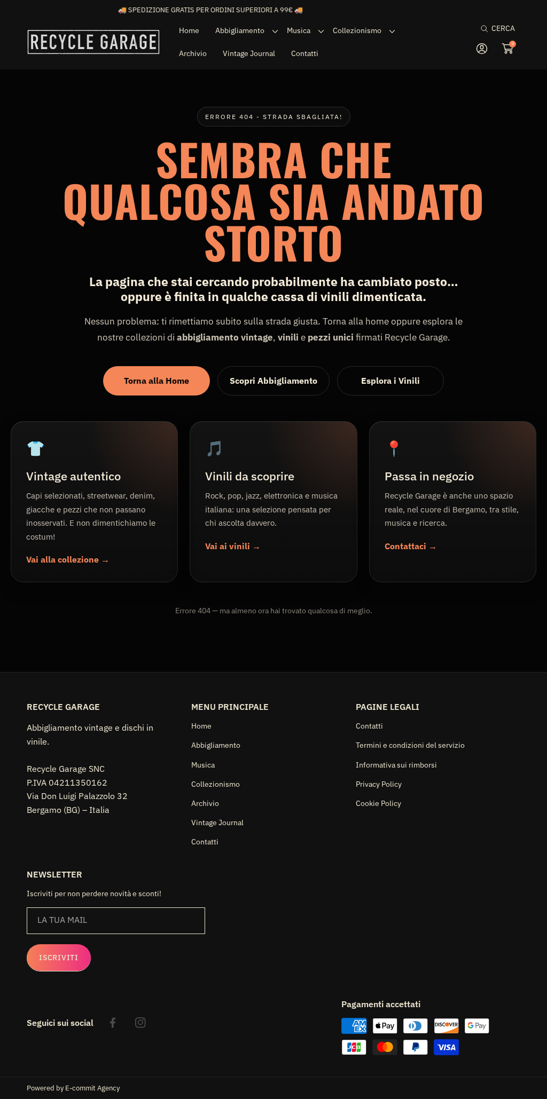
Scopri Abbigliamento (273, 380)
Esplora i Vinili (390, 380)
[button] (498, 28)
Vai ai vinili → (233, 546)
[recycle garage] (93, 41)
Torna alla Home (156, 380)
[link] (243, 30)
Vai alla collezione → (68, 559)
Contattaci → (411, 546)
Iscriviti (58, 957)
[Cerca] (487, 28)
